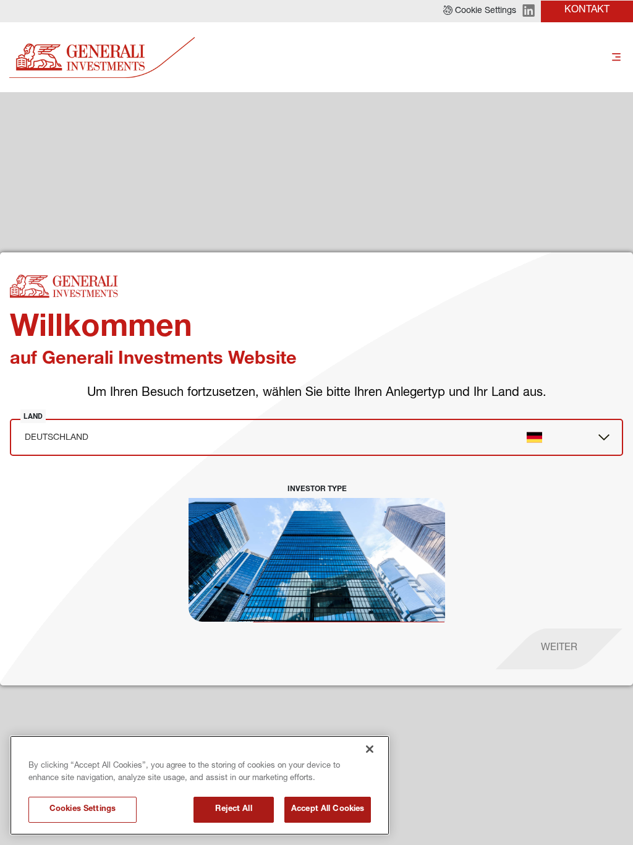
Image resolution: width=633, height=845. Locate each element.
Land (33, 416)
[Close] (369, 749)
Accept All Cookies (327, 809)
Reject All (233, 809)
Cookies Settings (82, 809)
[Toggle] (616, 57)
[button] (479, 11)
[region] (199, 785)
